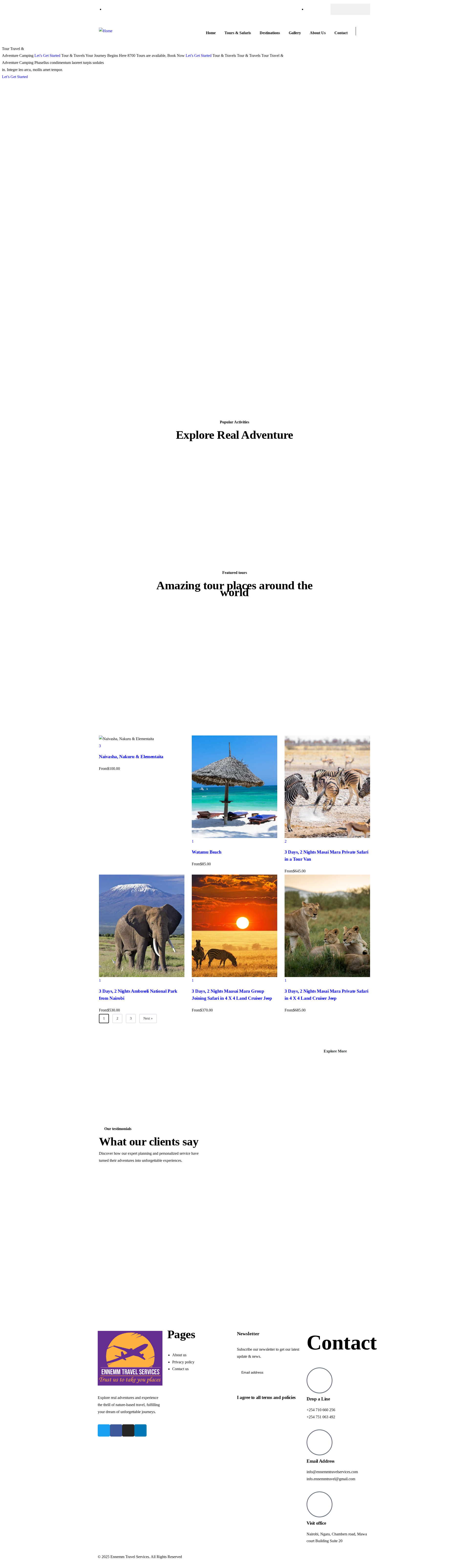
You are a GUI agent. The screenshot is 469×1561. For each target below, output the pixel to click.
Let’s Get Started (47, 55)
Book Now (176, 55)
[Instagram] (360, 9)
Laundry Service (116, 338)
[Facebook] (340, 9)
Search (112, 398)
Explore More (335, 1051)
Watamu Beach (181, 701)
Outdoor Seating (116, 345)
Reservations (114, 352)
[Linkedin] (140, 1430)
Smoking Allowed (118, 366)
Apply (112, 258)
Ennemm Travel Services (129, 1557)
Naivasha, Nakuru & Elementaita (133, 626)
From (105, 639)
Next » (148, 1018)
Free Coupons (115, 331)
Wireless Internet (116, 373)
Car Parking (113, 324)
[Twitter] (350, 9)
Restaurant (112, 359)
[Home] (105, 31)
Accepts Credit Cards (120, 317)
